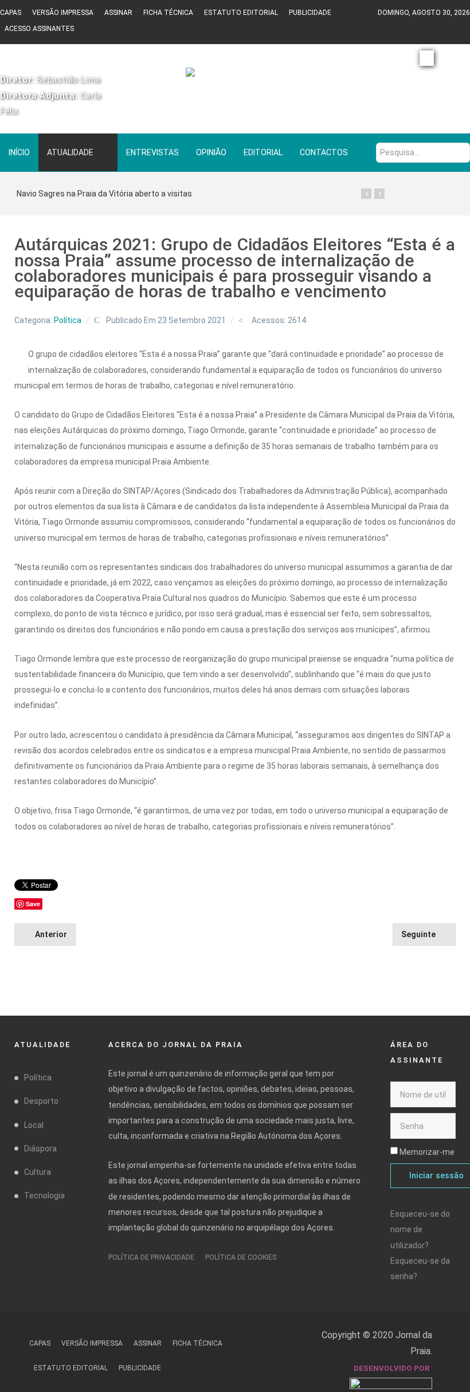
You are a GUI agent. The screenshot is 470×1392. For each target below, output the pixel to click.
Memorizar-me (427, 1152)
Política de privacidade (151, 1257)
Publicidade (310, 13)
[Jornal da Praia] (235, 77)
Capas (10, 13)
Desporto (41, 1101)
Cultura (37, 1172)
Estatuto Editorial (241, 13)
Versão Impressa (62, 13)
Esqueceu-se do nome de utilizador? (420, 1229)
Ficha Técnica (168, 13)
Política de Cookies (240, 1257)
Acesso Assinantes (39, 29)
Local (34, 1125)
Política (67, 320)
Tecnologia (44, 1195)
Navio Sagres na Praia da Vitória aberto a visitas (104, 193)
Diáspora (40, 1148)
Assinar (118, 13)
